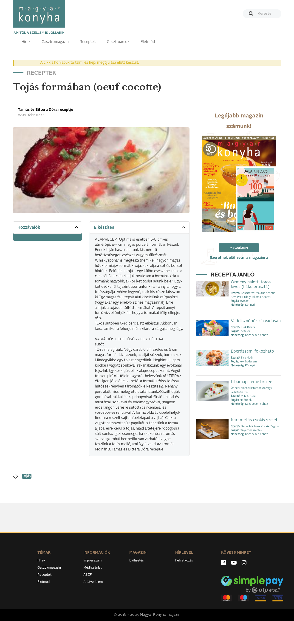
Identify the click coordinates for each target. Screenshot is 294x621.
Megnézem (239, 248)
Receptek (88, 42)
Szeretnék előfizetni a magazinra (239, 258)
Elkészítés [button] (104, 227)
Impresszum (92, 560)
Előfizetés (136, 560)
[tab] (47, 228)
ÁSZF (87, 574)
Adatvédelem (93, 582)
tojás (27, 476)
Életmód (148, 42)
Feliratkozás (184, 560)
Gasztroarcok (118, 42)
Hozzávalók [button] (28, 227)
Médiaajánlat (92, 567)
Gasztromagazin (55, 42)
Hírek (26, 42)
